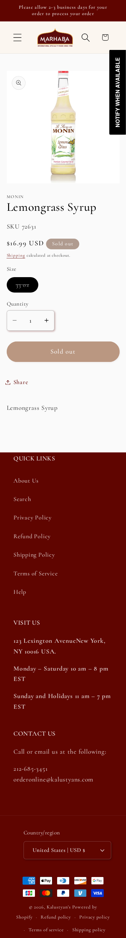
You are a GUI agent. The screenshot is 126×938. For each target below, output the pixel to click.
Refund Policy (32, 536)
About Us (26, 480)
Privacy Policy (32, 517)
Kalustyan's (59, 907)
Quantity (18, 303)
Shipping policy (89, 930)
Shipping (16, 255)
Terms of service (46, 930)
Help (19, 592)
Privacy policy (94, 917)
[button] (17, 37)
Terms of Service (35, 573)
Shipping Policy (34, 554)
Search (22, 499)
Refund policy (56, 917)
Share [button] (20, 382)
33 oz (27, 287)
